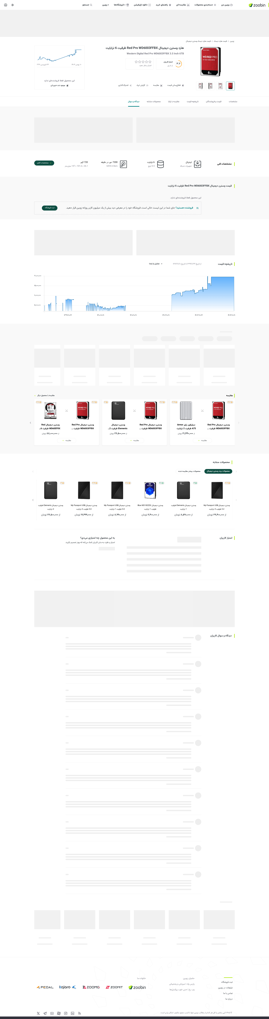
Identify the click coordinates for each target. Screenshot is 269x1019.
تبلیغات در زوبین (225, 988)
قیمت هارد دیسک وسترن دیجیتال (198, 41)
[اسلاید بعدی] (30, 422)
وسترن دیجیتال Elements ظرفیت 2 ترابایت (50, 507)
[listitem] (202, 422)
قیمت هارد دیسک (220, 41)
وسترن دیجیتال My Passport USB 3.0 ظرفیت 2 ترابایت (84, 507)
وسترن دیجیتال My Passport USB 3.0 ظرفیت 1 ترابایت (117, 507)
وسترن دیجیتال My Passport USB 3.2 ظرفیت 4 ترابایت (217, 507)
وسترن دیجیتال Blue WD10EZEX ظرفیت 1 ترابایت (150, 507)
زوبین (232, 41)
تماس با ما (228, 993)
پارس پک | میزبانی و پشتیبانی (181, 984)
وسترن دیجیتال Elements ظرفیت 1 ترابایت (183, 507)
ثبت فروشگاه (227, 982)
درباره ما (229, 999)
